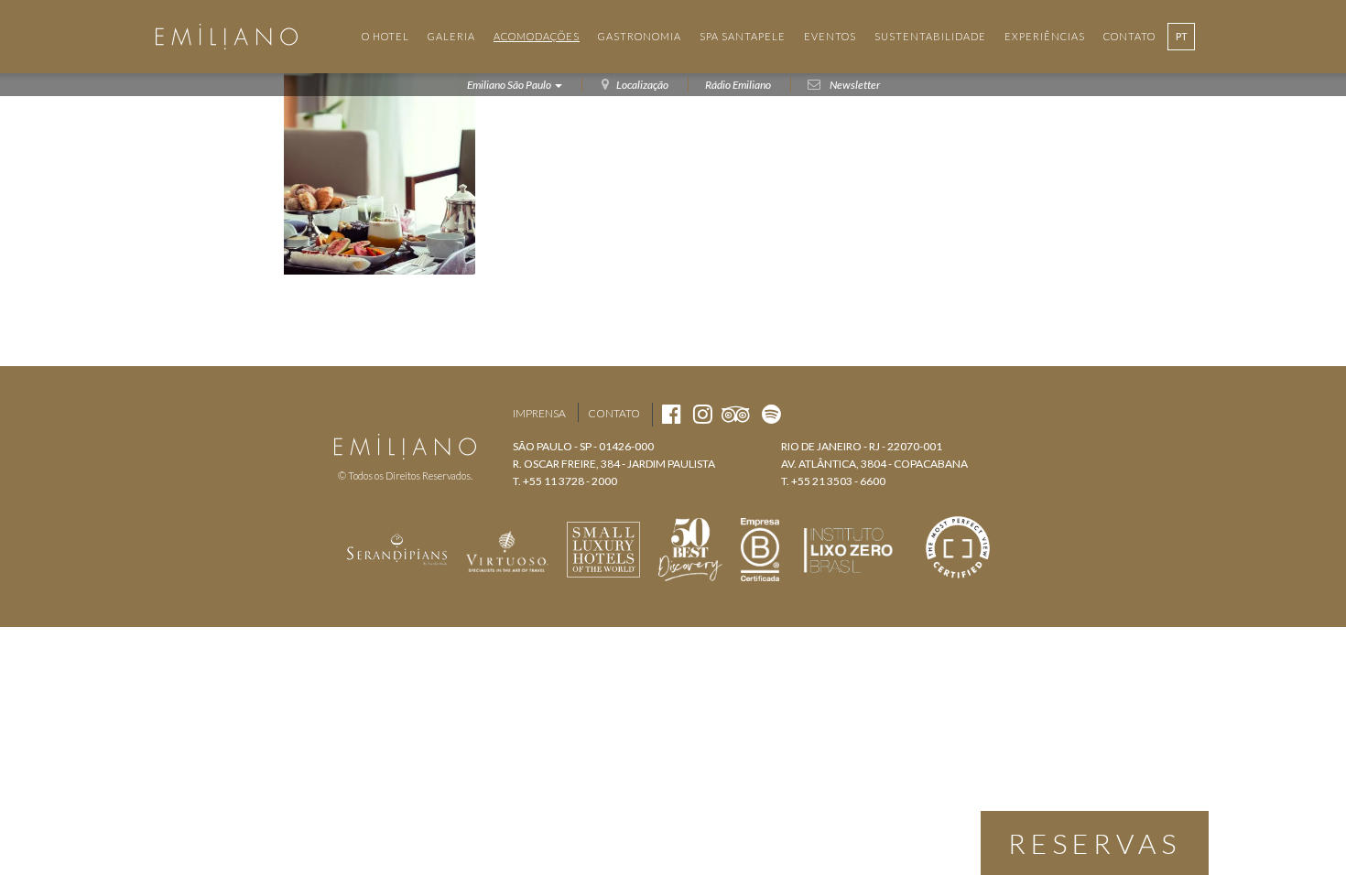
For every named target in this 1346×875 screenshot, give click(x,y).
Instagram (403, 414)
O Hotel (385, 36)
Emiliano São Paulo (510, 85)
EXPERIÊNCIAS (1044, 36)
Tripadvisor (440, 414)
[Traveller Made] (397, 547)
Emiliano (226, 36)
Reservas (1094, 842)
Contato (614, 413)
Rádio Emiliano (738, 85)
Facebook (370, 414)
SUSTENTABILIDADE (930, 36)
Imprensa (539, 413)
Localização (642, 85)
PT (1182, 36)
